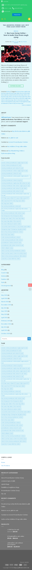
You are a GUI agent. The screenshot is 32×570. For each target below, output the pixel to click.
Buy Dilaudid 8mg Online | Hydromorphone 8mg (12, 152)
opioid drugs (5, 484)
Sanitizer (4, 279)
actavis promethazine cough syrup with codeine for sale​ (16, 183)
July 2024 (4, 327)
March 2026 (5, 301)
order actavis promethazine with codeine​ (12, 240)
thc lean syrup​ (19, 95)
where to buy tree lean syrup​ (16, 103)
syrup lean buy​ (12, 95)
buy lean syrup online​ (14, 93)
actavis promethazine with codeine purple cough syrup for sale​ (15, 194)
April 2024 (4, 330)
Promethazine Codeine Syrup (10, 490)
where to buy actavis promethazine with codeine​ (14, 256)
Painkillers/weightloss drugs (10, 487)
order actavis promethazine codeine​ (11, 237)
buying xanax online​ (7, 218)
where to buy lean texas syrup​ (21, 100)
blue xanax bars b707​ (7, 201)
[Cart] (29, 19)
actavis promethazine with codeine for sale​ (12, 191)
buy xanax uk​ (17, 221)
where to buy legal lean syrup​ (8, 101)
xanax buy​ (4, 258)
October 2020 (5, 333)
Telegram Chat (17, 14)
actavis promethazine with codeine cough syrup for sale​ (16, 185)
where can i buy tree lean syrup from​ (18, 96)
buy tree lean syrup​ (25, 93)
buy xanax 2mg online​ (7, 221)
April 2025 (4, 317)
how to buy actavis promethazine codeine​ (12, 232)
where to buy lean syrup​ (7, 100)
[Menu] (2, 19)
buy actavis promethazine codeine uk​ (11, 206)
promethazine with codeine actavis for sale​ (12, 245)
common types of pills (8, 481)
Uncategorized (6, 285)
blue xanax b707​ (25, 198)
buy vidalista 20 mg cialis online (17, 146)
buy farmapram (6, 216)
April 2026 (4, 298)
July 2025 (4, 308)
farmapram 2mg (6, 229)
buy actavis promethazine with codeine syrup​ (13, 213)
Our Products (5, 465)
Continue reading (16, 86)
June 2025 (4, 311)
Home (3, 462)
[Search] (5, 19)
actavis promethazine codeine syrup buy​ (12, 180)
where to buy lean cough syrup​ (22, 98)
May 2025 (4, 314)
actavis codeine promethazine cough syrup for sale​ (14, 162)
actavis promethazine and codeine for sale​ (12, 168)
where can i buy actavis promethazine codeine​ (13, 250)
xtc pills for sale (13, 138)
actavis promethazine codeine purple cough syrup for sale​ (15, 176)
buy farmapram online (16, 216)
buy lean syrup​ (4, 93)
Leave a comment (26, 105)
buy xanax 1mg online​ (18, 218)
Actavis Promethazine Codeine (18, 142)
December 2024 (6, 324)
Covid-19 (4, 273)
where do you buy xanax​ (20, 253)
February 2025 (5, 320)
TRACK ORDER (24, 562)
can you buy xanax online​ (24, 226)
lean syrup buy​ (4, 95)
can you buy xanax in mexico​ (9, 226)
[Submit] (29, 338)
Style (2, 282)
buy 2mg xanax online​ (7, 203)
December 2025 (6, 305)
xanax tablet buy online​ (14, 258)
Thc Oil (3, 494)
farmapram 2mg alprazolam (18, 229)
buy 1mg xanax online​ (19, 201)
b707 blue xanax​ (6, 198)
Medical (16, 31)
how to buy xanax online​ (8, 234)
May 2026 (4, 295)
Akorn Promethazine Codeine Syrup (12, 478)
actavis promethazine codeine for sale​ (11, 173)
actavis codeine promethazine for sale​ (11, 165)
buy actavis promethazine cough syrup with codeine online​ (15, 209)
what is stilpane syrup (7, 248)
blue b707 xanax (15, 198)
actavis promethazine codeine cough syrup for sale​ (14, 170)
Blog (2, 269)
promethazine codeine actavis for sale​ (11, 242)
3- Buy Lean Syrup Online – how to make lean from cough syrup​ (16, 35)
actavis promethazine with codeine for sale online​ (14, 188)
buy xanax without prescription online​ (11, 224)
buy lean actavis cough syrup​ (23, 91)
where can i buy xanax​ (7, 253)
